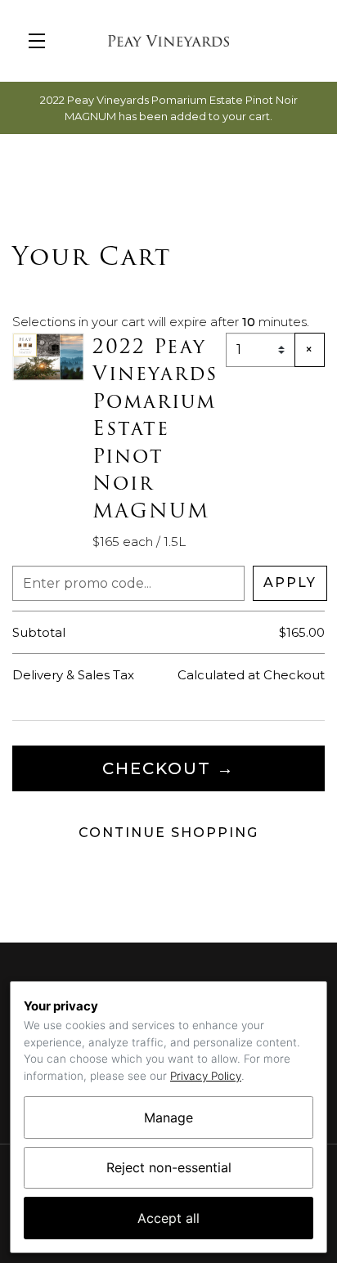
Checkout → (168, 768)
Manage (168, 1117)
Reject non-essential (168, 1167)
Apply (290, 582)
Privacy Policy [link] (205, 1075)
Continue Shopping (168, 832)
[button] (41, 41)
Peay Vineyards (168, 41)
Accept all (168, 1218)
